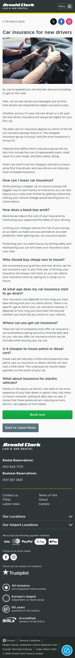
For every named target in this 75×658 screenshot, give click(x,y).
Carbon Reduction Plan (44, 645)
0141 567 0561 (13, 480)
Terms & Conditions (29, 640)
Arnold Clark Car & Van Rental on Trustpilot (25, 572)
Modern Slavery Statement (17, 645)
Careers (44, 504)
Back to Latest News (20, 427)
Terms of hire (48, 495)
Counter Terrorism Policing (17, 649)
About (43, 499)
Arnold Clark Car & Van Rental (18, 6)
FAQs (7, 499)
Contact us (10, 495)
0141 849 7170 (13, 467)
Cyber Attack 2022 (46, 649)
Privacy (11, 640)
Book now (37, 414)
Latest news (11, 504)
